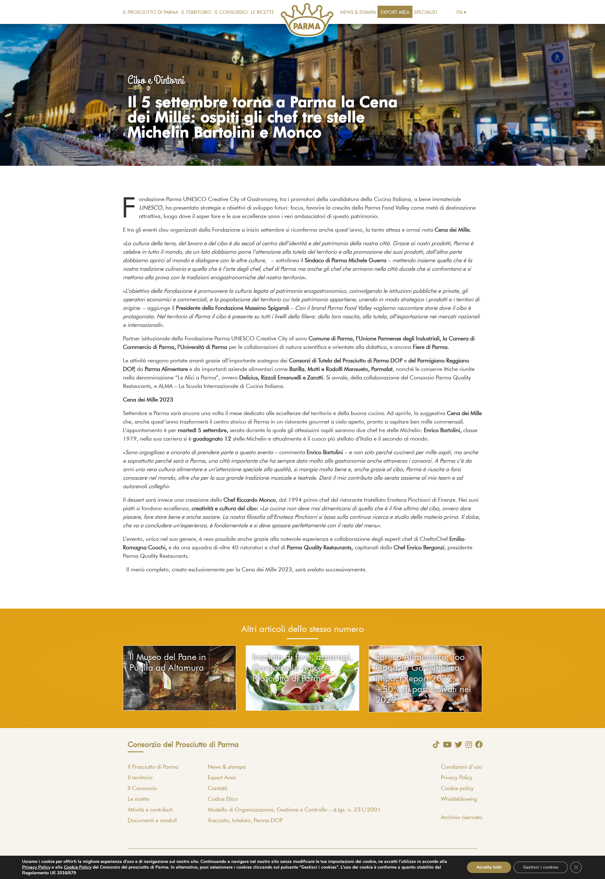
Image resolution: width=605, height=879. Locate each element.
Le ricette (262, 12)
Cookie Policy (77, 867)
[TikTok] (434, 744)
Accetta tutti (489, 867)
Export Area (395, 12)
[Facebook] (477, 744)
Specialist (426, 12)
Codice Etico (223, 799)
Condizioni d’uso (461, 767)
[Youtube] (446, 744)
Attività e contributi (150, 810)
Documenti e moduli (152, 821)
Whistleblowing (459, 799)
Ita (459, 12)
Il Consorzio (231, 12)
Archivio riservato (461, 817)
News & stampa (358, 12)
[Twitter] (457, 744)
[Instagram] (467, 744)
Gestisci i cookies (540, 867)
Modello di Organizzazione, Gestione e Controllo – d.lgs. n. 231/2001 (294, 810)
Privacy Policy (456, 778)
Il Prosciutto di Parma (150, 12)
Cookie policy (457, 788)
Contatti (217, 788)
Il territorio (196, 12)
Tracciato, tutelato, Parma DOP (245, 821)
